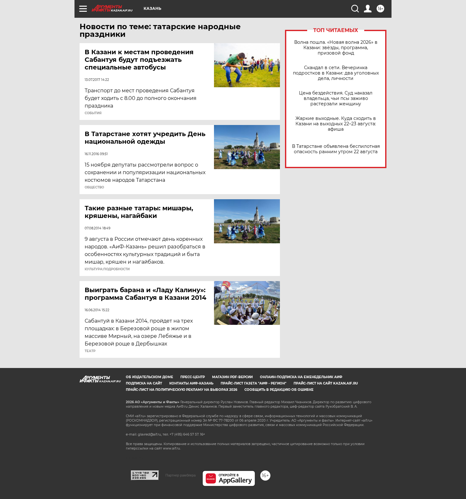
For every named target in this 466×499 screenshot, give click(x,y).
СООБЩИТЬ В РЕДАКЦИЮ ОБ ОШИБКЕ (279, 390)
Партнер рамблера (180, 475)
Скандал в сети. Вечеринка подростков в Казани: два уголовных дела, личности (336, 73)
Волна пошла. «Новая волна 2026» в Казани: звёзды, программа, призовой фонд (336, 48)
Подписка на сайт (144, 383)
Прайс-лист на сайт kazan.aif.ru (326, 383)
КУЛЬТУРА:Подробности (107, 269)
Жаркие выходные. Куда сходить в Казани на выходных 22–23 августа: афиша (335, 124)
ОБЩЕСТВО (94, 187)
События (93, 113)
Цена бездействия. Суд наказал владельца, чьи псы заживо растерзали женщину (335, 98)
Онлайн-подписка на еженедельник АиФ (301, 377)
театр (90, 351)
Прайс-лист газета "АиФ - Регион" (253, 383)
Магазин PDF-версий (232, 377)
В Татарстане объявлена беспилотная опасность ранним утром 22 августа (336, 149)
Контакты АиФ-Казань (191, 383)
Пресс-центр (192, 377)
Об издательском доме (149, 377)
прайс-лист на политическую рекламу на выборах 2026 (181, 390)
